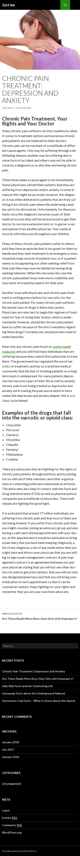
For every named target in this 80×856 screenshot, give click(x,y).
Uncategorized (11, 783)
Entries (9, 817)
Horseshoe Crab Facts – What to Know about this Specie (38, 700)
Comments (12, 825)
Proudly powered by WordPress (19, 851)
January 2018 (10, 742)
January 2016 (10, 757)
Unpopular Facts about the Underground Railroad (33, 693)
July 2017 (8, 749)
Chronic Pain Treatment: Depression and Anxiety (33, 671)
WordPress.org (12, 832)
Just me (8, 5)
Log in (6, 810)
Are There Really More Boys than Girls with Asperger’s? (39, 616)
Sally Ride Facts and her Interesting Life (27, 686)
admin (27, 107)
